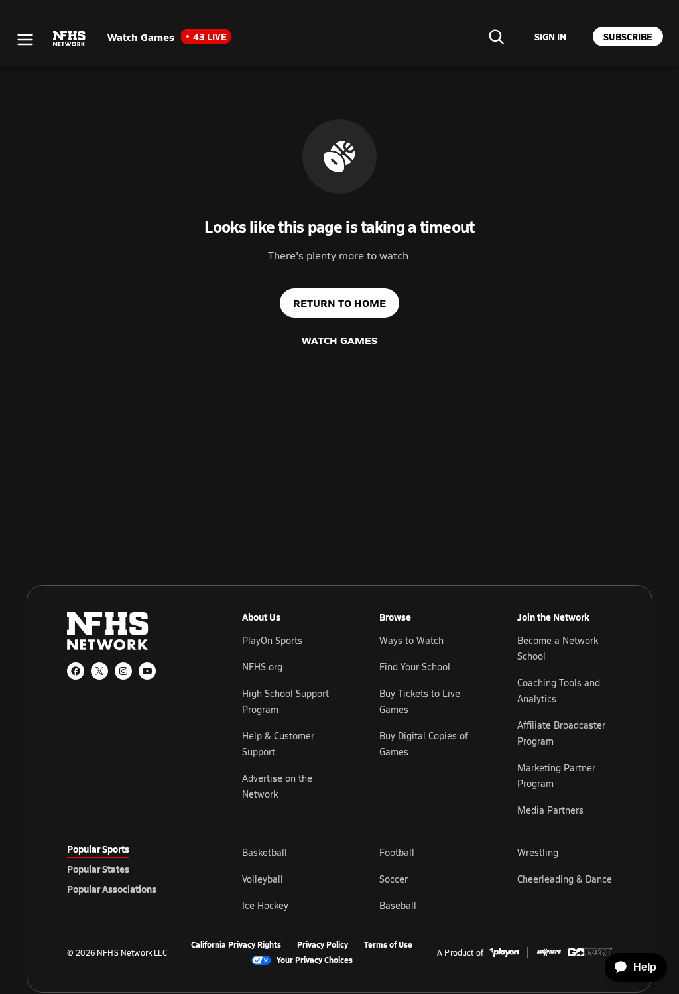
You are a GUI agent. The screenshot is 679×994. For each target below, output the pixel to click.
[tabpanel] (427, 878)
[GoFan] (590, 952)
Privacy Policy (322, 945)
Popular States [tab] (98, 868)
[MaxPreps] (549, 952)
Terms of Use (388, 945)
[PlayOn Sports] (504, 952)
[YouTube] (147, 671)
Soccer (393, 879)
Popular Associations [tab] (111, 888)
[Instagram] (123, 671)
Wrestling (537, 852)
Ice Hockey (265, 905)
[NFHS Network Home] (69, 39)
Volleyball (262, 879)
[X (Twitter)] (99, 671)
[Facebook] (75, 671)
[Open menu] (25, 40)
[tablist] (133, 868)
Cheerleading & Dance (564, 879)
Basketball (264, 852)
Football (396, 852)
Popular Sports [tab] (98, 848)
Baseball (397, 905)
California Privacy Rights (236, 945)
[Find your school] (496, 36)
